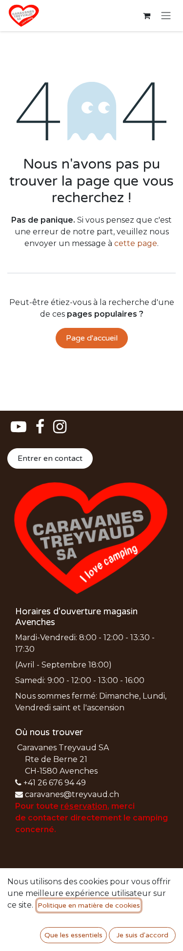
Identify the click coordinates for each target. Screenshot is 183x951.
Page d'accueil (92, 338)
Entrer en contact (50, 458)
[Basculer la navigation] (166, 16)
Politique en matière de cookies (89, 905)
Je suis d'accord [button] (142, 935)
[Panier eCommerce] (146, 15)
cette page (135, 243)
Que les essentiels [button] (73, 935)
